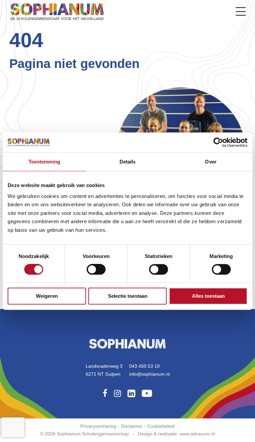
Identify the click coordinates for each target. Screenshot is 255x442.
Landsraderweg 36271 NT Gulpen (104, 370)
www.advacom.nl (197, 433)
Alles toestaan (208, 296)
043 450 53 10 (144, 366)
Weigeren (47, 296)
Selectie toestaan (127, 296)
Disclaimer (132, 426)
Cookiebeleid (161, 426)
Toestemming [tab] (44, 161)
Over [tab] (210, 161)
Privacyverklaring (98, 426)
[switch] (96, 269)
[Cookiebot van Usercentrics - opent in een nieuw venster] (218, 142)
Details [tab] (128, 161)
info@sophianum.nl (149, 374)
